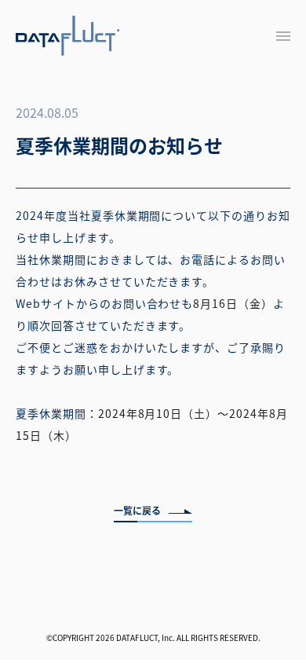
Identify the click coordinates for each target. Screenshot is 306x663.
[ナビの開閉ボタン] (283, 36)
